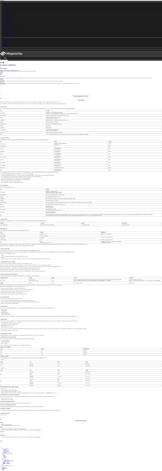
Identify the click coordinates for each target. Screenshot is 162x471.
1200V (8, 25)
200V (7, 11)
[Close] (0, 94)
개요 (5, 30)
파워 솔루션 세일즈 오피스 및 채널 (8, 460)
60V (7, 7)
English (5, 57)
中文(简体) (5, 58)
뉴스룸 (4, 45)
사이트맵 (3, 469)
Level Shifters (8, 34)
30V (7, 6)
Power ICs (4, 452)
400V (7, 20)
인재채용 (4, 46)
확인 (0, 98)
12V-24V (8, 5)
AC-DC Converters (9, 36)
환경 (5, 42)
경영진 (4, 39)
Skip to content (2, 0)
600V (7, 14)
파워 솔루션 (5, 449)
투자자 (3, 49)
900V (7, 17)
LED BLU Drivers (9, 32)
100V (7, 9)
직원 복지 (6, 44)
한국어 (3, 56)
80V (7, 8)
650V (7, 15)
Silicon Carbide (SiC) (8, 28)
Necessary (2, 79)
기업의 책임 (5, 456)
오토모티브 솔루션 (6, 450)
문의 (2, 47)
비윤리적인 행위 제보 (6, 461)
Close (1, 441)
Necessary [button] (1, 78)
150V (7, 10)
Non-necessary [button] (2, 81)
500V (7, 13)
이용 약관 (3, 467)
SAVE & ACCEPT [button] (2, 84)
